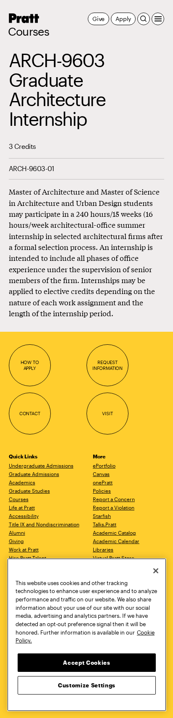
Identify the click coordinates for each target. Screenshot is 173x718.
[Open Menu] (158, 19)
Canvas (101, 474)
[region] (86, 634)
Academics (22, 482)
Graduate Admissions (34, 474)
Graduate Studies (29, 491)
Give (98, 18)
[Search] (143, 19)
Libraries (103, 549)
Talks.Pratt (104, 524)
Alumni (17, 533)
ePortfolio (104, 465)
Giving (16, 541)
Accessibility (24, 516)
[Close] (156, 571)
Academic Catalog (114, 533)
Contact (29, 413)
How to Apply (30, 365)
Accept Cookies (86, 662)
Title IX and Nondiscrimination (44, 524)
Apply (123, 18)
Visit (107, 413)
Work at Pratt (24, 549)
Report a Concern (114, 499)
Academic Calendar (116, 541)
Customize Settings (86, 685)
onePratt (103, 482)
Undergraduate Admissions (41, 465)
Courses (28, 31)
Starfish (102, 516)
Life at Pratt (22, 507)
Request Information (107, 365)
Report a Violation (113, 507)
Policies (102, 491)
